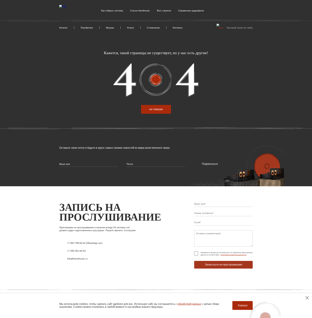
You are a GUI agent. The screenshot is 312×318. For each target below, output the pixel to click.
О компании (153, 27)
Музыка (110, 27)
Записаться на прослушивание (223, 264)
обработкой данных (189, 304)
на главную (156, 109)
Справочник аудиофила (191, 10)
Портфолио (87, 27)
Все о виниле (164, 10)
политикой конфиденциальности (233, 255)
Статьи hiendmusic (140, 10)
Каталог (63, 27)
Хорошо (242, 305)
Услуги (130, 27)
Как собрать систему (112, 10)
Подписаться (210, 163)
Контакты (177, 27)
